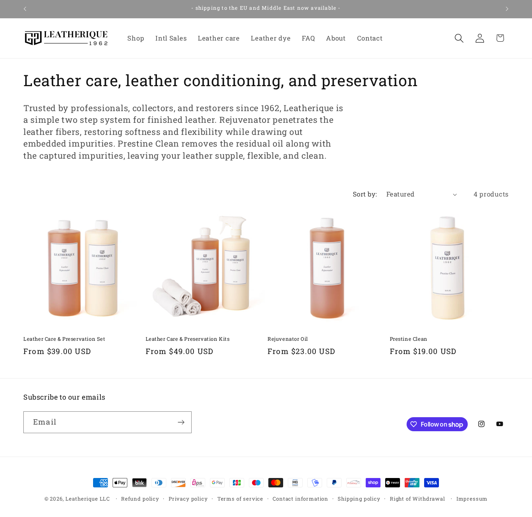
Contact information (300, 498)
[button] (459, 38)
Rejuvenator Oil (288, 339)
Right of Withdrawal (417, 498)
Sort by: (365, 193)
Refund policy (140, 498)
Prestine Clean (409, 339)
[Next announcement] (507, 9)
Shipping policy (359, 498)
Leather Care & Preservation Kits (188, 339)
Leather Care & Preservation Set (64, 339)
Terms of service (240, 498)
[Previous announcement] (24, 9)
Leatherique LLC (87, 498)
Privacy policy (188, 498)
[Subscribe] (181, 422)
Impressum (472, 498)
